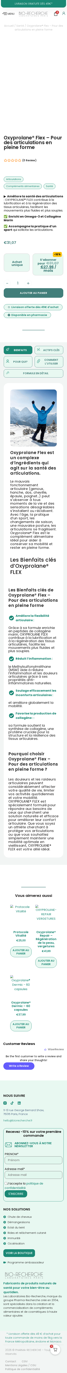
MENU (11, 14)
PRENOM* (12, 1154)
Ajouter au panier (33, 293)
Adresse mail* (15, 1169)
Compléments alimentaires (22, 186)
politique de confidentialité (24, 1185)
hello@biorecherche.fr (17, 1120)
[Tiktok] (12, 1103)
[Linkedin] (19, 1103)
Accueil (9, 26)
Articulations (13, 179)
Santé (20, 26)
